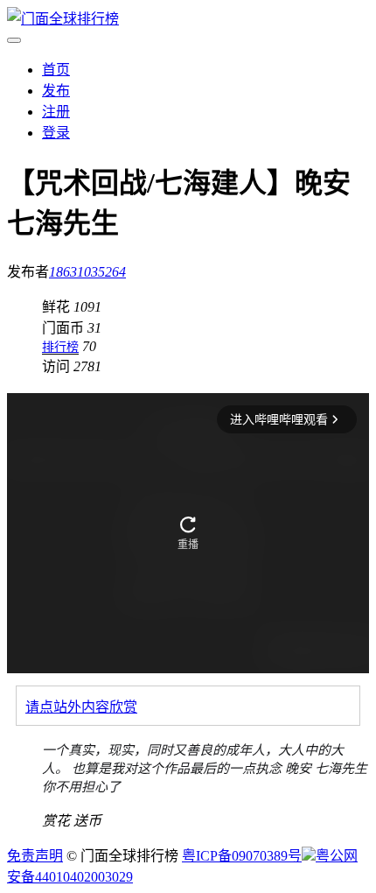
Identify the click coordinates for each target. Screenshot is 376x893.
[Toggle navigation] (14, 40)
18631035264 (87, 271)
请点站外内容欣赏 (81, 707)
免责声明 (35, 855)
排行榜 (60, 347)
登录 (56, 132)
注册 (56, 111)
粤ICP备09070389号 (242, 855)
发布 (56, 90)
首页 (56, 69)
